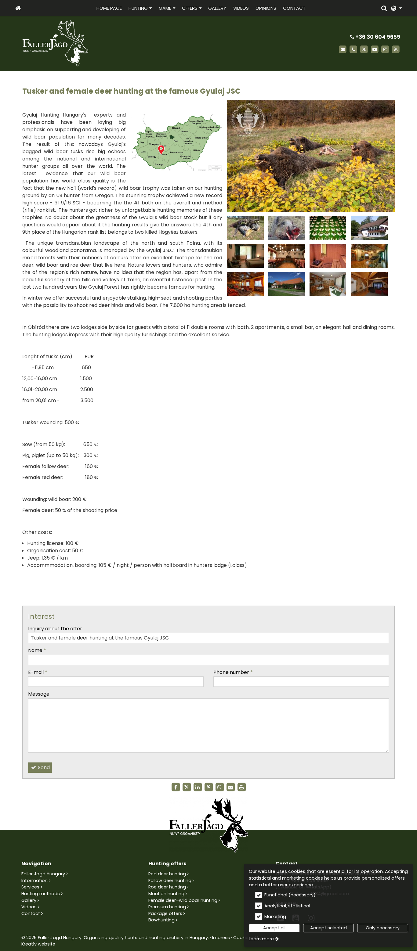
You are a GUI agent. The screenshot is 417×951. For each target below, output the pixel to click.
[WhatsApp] (219, 787)
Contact (30, 913)
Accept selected (328, 928)
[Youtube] (374, 49)
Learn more (261, 939)
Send (43, 767)
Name (37, 650)
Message (38, 693)
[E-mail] (342, 49)
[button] (396, 8)
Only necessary (383, 928)
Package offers (165, 913)
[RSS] (395, 49)
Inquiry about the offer (55, 628)
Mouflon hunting (166, 894)
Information (34, 880)
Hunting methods (40, 894)
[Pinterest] (208, 787)
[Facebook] (175, 787)
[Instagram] (385, 49)
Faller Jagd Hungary (43, 874)
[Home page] (18, 8)
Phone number (233, 672)
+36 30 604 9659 (377, 37)
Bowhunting (161, 920)
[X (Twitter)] (364, 49)
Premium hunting (167, 907)
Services (30, 887)
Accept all (274, 928)
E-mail (37, 672)
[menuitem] (18, 8)
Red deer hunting (167, 874)
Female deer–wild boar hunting (182, 900)
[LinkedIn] (197, 787)
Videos (29, 907)
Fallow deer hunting (169, 880)
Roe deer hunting (167, 887)
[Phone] (353, 49)
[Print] (241, 787)
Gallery (28, 900)
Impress (221, 938)
